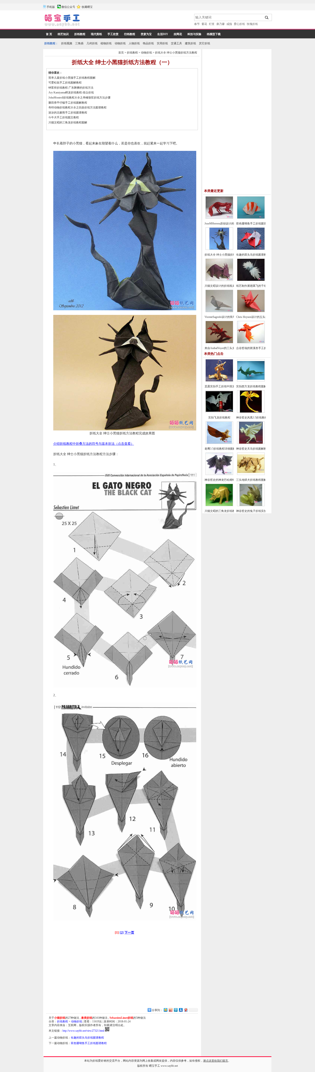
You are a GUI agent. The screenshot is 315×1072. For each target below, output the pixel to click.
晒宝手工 (154, 1065)
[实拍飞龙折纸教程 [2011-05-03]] (219, 411)
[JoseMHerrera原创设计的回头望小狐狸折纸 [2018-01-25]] (219, 217)
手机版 (51, 7)
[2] (122, 932)
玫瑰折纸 (252, 24)
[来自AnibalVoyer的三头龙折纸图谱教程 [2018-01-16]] (219, 342)
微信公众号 (68, 7)
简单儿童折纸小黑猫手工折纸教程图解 (71, 77)
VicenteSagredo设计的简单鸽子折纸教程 (228, 317)
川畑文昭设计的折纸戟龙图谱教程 (225, 285)
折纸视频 (66, 43)
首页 (121, 52)
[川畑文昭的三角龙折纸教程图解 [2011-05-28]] (219, 505)
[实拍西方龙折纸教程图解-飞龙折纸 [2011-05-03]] (251, 380)
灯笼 (211, 24)
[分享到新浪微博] (170, 1010)
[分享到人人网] (180, 1010)
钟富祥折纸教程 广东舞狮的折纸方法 (70, 87)
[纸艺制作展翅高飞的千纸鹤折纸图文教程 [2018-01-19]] (251, 280)
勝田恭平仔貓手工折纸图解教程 (67, 102)
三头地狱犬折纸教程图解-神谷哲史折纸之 (261, 479)
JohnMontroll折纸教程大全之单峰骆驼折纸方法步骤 (79, 97)
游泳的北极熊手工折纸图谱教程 (67, 112)
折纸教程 (79, 34)
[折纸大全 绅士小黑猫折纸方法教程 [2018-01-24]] (219, 249)
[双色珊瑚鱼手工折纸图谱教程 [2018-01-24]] (251, 217)
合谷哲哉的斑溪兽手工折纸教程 (255, 348)
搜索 (267, 17)
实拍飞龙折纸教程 (219, 417)
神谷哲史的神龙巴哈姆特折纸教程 (225, 479)
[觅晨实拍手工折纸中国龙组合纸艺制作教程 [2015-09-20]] (219, 380)
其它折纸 (204, 43)
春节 (197, 24)
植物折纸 (106, 43)
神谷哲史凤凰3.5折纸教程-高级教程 (257, 417)
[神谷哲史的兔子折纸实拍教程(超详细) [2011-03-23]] (251, 505)
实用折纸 (162, 43)
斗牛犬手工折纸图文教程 (63, 117)
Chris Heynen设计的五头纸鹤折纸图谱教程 (261, 317)
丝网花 (178, 34)
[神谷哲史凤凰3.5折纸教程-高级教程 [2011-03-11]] (251, 411)
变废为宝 (146, 34)
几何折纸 (92, 43)
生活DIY (162, 34)
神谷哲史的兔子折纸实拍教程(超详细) (259, 511)
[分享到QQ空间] (165, 1010)
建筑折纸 (190, 43)
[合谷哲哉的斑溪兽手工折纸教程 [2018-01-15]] (251, 342)
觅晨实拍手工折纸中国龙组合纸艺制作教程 (231, 386)
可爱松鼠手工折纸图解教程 (65, 82)
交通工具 (176, 43)
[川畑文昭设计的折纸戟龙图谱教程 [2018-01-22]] (219, 280)
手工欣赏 (113, 34)
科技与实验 (194, 34)
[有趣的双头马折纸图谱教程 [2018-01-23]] (251, 249)
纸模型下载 (214, 34)
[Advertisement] (137, 21)
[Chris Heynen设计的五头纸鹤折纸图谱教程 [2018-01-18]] (251, 311)
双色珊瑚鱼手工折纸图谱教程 (89, 1043)
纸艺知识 (63, 34)
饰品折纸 (148, 43)
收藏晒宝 (87, 7)
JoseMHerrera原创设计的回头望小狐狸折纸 (230, 223)
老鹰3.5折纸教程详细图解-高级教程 (226, 448)
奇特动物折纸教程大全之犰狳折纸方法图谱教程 (77, 107)
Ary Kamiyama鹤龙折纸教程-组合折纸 (71, 92)
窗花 (204, 24)
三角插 (79, 43)
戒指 (229, 24)
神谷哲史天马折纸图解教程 (252, 448)
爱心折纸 (239, 24)
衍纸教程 (129, 34)
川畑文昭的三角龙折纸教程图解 (67, 122)
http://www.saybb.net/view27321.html (83, 1030)
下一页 (129, 932)
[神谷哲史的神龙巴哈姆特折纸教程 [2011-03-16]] (219, 474)
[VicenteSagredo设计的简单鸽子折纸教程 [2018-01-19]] (219, 311)
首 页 (49, 34)
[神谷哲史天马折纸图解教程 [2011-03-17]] (251, 443)
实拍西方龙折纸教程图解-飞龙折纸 (257, 386)
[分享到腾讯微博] (175, 1010)
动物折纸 (120, 43)
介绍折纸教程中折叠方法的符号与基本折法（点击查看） (93, 443)
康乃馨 (220, 24)
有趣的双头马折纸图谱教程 (87, 1037)
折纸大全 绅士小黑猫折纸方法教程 (176, 52)
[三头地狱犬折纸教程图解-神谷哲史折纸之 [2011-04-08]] (251, 474)
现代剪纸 (96, 34)
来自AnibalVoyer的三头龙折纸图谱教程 (228, 348)
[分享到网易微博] (185, 1010)
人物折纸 (134, 43)
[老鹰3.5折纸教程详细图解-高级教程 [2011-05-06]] (219, 443)
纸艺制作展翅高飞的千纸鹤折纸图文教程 (261, 285)
